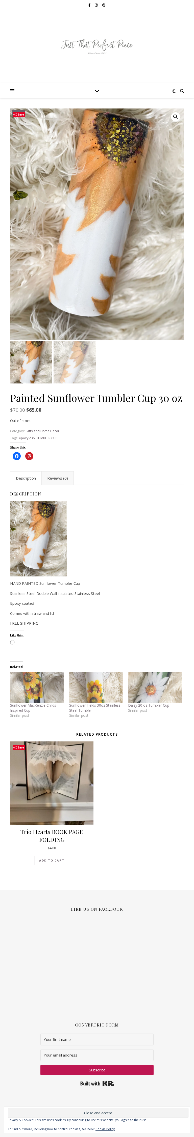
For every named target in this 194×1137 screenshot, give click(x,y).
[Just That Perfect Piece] (97, 46)
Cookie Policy (105, 1129)
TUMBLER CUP (47, 438)
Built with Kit (97, 1083)
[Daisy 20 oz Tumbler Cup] (155, 687)
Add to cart (51, 860)
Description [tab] (26, 478)
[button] (175, 116)
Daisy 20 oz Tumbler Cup (148, 705)
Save (21, 114)
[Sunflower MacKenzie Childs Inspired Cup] (37, 687)
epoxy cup (27, 438)
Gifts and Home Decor (42, 431)
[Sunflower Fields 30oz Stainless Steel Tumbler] (96, 687)
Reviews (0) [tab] (57, 478)
